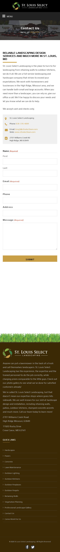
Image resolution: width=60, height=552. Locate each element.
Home (23, 32)
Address (8, 207)
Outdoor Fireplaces (13, 484)
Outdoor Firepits (12, 490)
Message (13, 220)
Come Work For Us (13, 519)
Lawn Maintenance (13, 467)
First (5, 156)
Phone (6, 194)
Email (11, 181)
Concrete (9, 461)
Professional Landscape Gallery (18, 507)
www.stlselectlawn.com (25, 132)
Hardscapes (10, 450)
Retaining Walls (11, 496)
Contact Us (9, 513)
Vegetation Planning (13, 502)
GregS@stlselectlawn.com (26, 129)
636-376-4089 (22, 123)
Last (5, 168)
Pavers (7, 456)
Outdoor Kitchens (12, 479)
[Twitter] (33, 547)
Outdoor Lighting (12, 473)
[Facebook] (27, 547)
